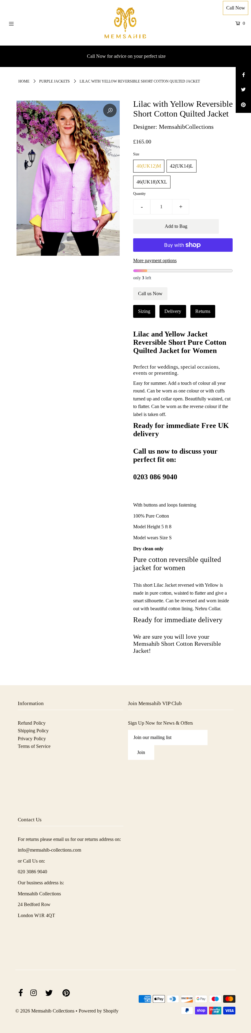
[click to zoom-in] (110, 110)
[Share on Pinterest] (243, 105)
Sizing (144, 311)
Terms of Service (34, 746)
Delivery (172, 311)
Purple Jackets (54, 81)
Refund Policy (32, 723)
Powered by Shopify (98, 1010)
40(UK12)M (149, 166)
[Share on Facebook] (243, 74)
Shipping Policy (33, 730)
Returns (202, 311)
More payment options (155, 260)
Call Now (235, 7)
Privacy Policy (32, 738)
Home (23, 81)
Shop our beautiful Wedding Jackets (126, 56)
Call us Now (150, 293)
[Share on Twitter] (243, 90)
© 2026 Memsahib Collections (44, 1010)
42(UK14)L (181, 166)
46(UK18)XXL (152, 181)
